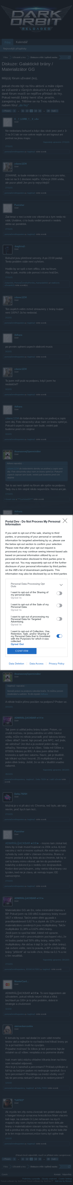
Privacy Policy (56, 663)
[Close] (66, 521)
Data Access (36, 663)
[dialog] (36, 592)
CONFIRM (22, 651)
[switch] (59, 593)
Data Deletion (16, 663)
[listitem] (36, 585)
